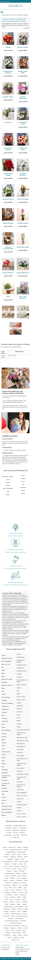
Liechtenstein (9, 894)
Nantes (23, 493)
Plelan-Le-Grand (21, 700)
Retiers (18, 721)
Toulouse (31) (24, 835)
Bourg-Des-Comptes (7, 476)
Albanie (19, 847)
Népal (6, 904)
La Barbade (6, 892)
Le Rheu (4, 797)
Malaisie (25, 897)
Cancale (4, 694)
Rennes (23, 490)
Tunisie (24, 932)
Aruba (19, 854)
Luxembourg (23, 894)
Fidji (19, 876)
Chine (5, 866)
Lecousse (4, 800)
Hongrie (26, 880)
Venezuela (15, 937)
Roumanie (10, 918)
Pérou (18, 911)
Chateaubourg (5, 706)
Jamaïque (20, 887)
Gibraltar (12, 878)
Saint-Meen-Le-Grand (22, 774)
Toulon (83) (16, 835)
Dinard (3, 727)
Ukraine (20, 935)
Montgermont (20, 668)
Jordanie (7, 890)
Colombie (16, 866)
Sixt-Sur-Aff (20, 799)
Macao (6, 897)
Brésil (16, 861)
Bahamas (20, 857)
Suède (7, 930)
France (11, 15)
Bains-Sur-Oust (6, 664)
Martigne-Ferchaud (7, 809)
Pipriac (18, 694)
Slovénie (19, 928)
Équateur (18, 873)
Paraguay (26, 909)
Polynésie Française (15, 913)
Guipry (23, 475)
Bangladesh (10, 859)
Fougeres (4, 742)
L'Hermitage (5, 769)
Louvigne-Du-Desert (7, 806)
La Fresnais (4, 780)
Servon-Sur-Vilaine (22, 795)
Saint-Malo (20, 771)
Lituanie (16, 894)
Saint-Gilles (20, 752)
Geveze (3, 745)
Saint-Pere (19, 782)
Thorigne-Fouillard (22, 805)
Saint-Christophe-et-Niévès (11, 921)
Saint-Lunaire (20, 768)
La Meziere (4, 788)
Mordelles (19, 674)
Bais (3, 667)
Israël (10, 887)
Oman (26, 906)
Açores (4, 847)
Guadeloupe (24, 878)
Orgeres (23, 478)
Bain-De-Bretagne (8, 488)
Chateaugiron (5, 709)
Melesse (4, 815)
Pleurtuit (19, 709)
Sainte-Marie (20, 790)
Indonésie (25, 885)
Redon (18, 715)
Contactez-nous (5, 1)
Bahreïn (26, 857)
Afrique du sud (11, 847)
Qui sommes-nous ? (5, 947)
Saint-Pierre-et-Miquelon (16, 923)
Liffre (3, 803)
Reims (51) (22, 832)
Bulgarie (7, 864)
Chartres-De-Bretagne (7, 703)
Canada (20, 864)
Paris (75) (15, 832)
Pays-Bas (13, 911)
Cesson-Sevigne (6, 697)
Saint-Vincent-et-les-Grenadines (11, 925)
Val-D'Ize (19, 811)
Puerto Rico (7, 916)
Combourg (4, 718)
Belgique (17, 859)
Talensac (19, 802)
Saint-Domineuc (21, 746)
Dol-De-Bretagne (6, 730)
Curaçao (24, 868)
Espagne (25, 873)
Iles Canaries (7, 885)
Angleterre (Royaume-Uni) (16, 849)
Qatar (13, 916)
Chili (25, 864)
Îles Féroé (14, 885)
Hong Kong (19, 880)
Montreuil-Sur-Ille (21, 671)
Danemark (9, 871)
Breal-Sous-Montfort (7, 685)
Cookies (17, 954)
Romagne (19, 724)
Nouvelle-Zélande (19, 906)
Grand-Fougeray (6, 751)
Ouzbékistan (6, 909)
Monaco (18, 902)
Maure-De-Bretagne (7, 812)
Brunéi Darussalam (23, 861)
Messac (8, 494)
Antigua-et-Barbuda (11, 852)
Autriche (6, 857)
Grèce (17, 878)
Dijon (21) (15, 828)
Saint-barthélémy (19, 918)
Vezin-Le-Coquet (21, 817)
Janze (3, 766)
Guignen (8, 482)
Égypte (15, 871)
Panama (19, 909)
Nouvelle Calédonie (8, 906)
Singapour (13, 928)
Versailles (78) (16, 837)
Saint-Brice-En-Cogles (23, 740)
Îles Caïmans (23, 883)
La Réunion (14, 892)
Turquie (14, 935)
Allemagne (25, 847)
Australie (25, 854)
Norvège (24, 904)
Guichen (8, 485)
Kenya (12, 890)
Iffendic (3, 763)
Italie (14, 887)
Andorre (6, 849)
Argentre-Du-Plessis (7, 658)
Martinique (17, 899)
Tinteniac (19, 807)
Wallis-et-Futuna (16, 940)
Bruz (23, 484)
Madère (19, 897)
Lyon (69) (8, 830)
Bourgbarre (23, 487)
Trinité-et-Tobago (16, 932)
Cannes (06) (7, 828)
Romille (19, 727)
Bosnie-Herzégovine (8, 861)
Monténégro (25, 902)
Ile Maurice (7, 883)
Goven (23, 481)
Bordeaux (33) (8, 825)
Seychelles (6, 928)
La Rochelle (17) (23, 828)
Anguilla (26, 849)
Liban (26, 892)
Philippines (24, 911)
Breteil (3, 688)
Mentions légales (19, 947)
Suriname (18, 930)
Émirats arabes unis (9, 873)
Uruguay (26, 935)
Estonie (7, 876)
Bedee (3, 673)
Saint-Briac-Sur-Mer (22, 737)
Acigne (3, 655)
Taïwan (24, 930)
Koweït (25, 890)
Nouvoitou (19, 677)
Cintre (3, 715)
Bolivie (22, 859)
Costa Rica (7, 868)
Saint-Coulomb (21, 743)
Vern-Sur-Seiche (21, 814)
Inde (20, 885)
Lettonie (21, 892)
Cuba (19, 868)
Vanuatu (9, 937)
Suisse (12, 930)
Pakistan (14, 909)
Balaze (3, 670)
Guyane (5, 880)
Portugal (24, 913)
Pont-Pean (19, 712)
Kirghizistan (18, 890)
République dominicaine (22, 916)
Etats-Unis (13, 876)
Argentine (7, 854)
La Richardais (5, 791)
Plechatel (26, 15)
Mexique (6, 902)
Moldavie (12, 902)
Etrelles (3, 739)
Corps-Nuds (5, 721)
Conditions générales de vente (22, 949)
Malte (6, 899)
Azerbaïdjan (13, 857)
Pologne (7, 913)
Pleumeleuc (20, 706)
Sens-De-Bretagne (21, 792)
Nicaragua (12, 904)
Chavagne (4, 712)
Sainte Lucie (24, 925)
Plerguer (19, 703)
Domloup (4, 736)
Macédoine (12, 897)
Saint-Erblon (20, 749)
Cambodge (13, 864)
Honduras (12, 880)
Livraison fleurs (5, 15)
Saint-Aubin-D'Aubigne (23, 730)
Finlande (24, 876)
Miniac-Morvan (21, 657)
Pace (18, 691)
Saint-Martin (23, 921)
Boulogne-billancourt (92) (20, 825)
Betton (3, 676)
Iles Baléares (15, 883)
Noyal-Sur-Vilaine (21, 685)
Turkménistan (7, 935)
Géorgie (6, 878)
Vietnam (22, 937)
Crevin (8, 479)
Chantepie (4, 700)
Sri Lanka (26, 928)
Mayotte (24, 899)
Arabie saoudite (21, 852)
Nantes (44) (23, 830)
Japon (25, 887)
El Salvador (21, 871)
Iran (6, 887)
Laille (8, 491)
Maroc (11, 899)
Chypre (10, 866)
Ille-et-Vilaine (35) (18, 15)
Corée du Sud (24, 866)
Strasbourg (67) (8, 835)
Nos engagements (5, 949)
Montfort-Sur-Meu (21, 665)
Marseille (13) (15, 830)
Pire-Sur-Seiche (21, 697)
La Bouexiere (5, 773)
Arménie (13, 854)
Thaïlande (8, 932)
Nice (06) (9, 832)
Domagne (4, 733)
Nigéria (18, 904)
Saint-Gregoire (20, 755)
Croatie (14, 868)
